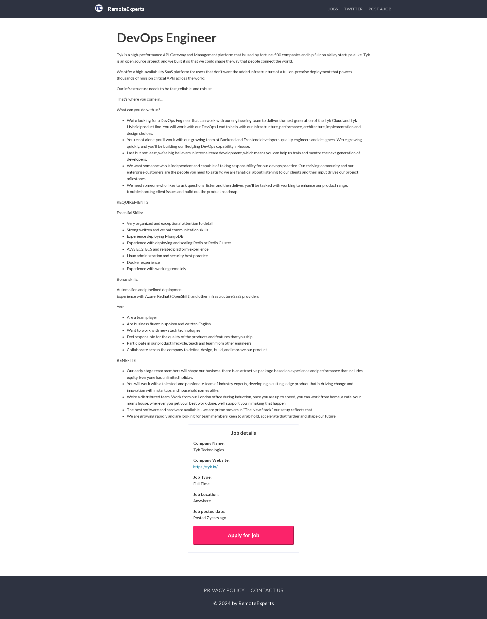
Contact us (267, 590)
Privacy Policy (224, 590)
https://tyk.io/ (205, 466)
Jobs (333, 8)
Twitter (353, 8)
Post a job (380, 8)
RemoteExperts (256, 603)
